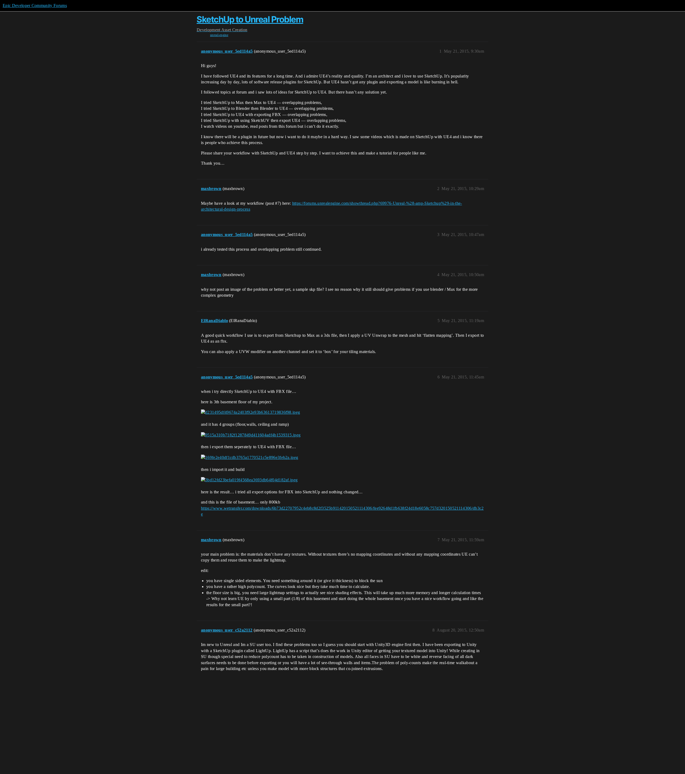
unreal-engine (219, 35)
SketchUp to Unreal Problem (250, 19)
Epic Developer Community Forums (35, 5)
